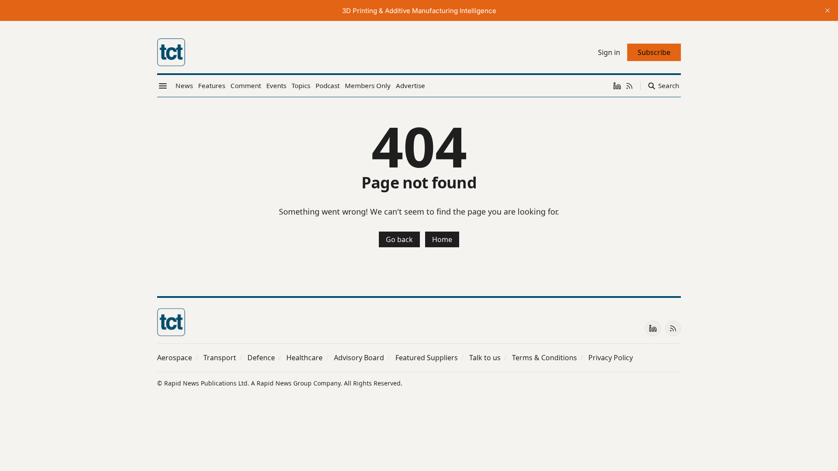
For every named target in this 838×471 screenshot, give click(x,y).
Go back (399, 239)
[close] (828, 10)
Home (442, 239)
